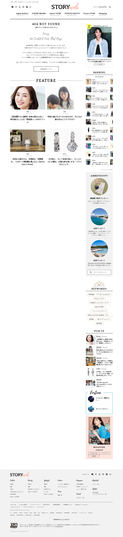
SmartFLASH (59, 512)
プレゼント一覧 (80, 497)
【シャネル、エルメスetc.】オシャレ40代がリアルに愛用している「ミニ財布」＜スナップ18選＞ (100, 91)
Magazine (79, 480)
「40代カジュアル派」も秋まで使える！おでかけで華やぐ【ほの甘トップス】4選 (100, 156)
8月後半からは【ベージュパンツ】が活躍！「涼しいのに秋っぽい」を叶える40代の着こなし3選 (100, 83)
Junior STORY (99, 307)
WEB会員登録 (56, 504)
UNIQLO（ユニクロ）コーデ (99, 302)
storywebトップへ (46, 69)
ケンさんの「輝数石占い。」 (65, 484)
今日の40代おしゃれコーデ (16, 491)
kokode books (28, 515)
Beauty (30, 480)
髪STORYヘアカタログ (33, 489)
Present (78, 494)
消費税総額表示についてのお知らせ (61, 519)
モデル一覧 (13, 504)
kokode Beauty (20, 515)
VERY (21, 512)
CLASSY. (15, 512)
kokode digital (37, 515)
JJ (10, 512)
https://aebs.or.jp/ (59, 526)
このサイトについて (15, 507)
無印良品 (99, 323)
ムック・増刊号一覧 (81, 489)
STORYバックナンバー (82, 486)
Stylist (94, 489)
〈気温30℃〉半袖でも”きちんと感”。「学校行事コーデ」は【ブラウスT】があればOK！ (100, 164)
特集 (11, 486)
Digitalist (95, 480)
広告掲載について (67, 504)
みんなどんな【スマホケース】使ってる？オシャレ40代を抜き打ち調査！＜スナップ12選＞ (100, 108)
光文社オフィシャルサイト (81, 504)
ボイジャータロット (102, 409)
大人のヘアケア (99, 298)
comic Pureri (74, 512)
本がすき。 (91, 512)
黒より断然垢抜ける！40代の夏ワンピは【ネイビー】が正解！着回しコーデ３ (100, 132)
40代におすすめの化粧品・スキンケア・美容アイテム (100, 315)
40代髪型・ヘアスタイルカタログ (99, 294)
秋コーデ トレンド (103, 319)
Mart (31, 512)
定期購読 (94, 456)
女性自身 (52, 512)
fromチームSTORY (14, 496)
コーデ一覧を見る (98, 64)
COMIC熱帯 (66, 512)
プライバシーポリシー (28, 507)
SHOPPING (13, 494)
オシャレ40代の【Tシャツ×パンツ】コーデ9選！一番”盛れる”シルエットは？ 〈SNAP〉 (100, 100)
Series (59, 491)
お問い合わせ (46, 504)
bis (39, 512)
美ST (35, 512)
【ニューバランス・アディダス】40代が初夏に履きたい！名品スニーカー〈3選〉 (100, 140)
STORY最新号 (79, 484)
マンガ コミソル (82, 512)
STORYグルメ (47, 489)
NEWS (11, 484)
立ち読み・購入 (93, 453)
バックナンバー (104, 453)
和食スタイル (45, 512)
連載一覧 (60, 495)
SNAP (11, 489)
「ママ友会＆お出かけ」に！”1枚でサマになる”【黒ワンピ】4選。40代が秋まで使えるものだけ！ (100, 116)
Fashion (12, 480)
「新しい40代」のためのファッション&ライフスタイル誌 (24, 2)
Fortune (60, 480)
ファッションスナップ (99, 311)
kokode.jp (12, 515)
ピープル (46, 491)
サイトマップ (41, 507)
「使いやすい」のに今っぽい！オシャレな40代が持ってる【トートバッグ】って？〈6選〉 (100, 148)
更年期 (91, 319)
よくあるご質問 (23, 504)
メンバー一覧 (95, 484)
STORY (26, 512)
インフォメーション (35, 504)
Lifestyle (47, 480)
